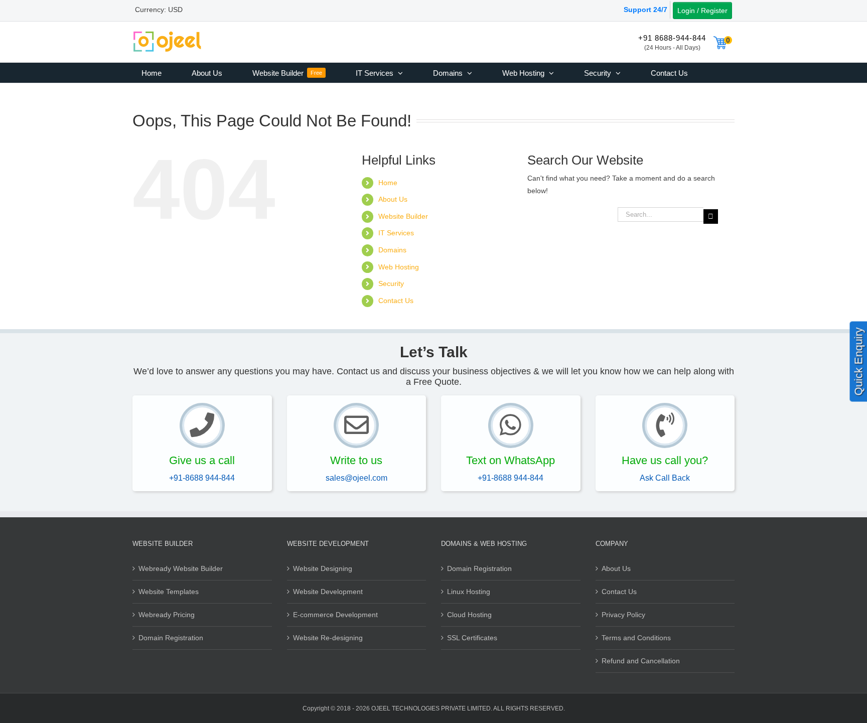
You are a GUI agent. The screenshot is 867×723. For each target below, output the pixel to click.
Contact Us (395, 301)
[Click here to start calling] (202, 425)
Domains (392, 250)
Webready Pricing (166, 615)
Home (387, 183)
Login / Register (702, 11)
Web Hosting (398, 267)
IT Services (396, 233)
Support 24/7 (645, 10)
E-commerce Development (335, 615)
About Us (392, 199)
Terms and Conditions (636, 638)
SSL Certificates (472, 638)
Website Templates (168, 592)
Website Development (328, 592)
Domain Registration (170, 638)
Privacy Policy (623, 615)
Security (391, 283)
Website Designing (322, 568)
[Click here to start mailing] (356, 425)
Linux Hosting (468, 592)
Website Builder (403, 216)
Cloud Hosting (469, 615)
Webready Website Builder (180, 568)
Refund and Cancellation (641, 661)
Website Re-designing (328, 638)
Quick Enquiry (858, 361)
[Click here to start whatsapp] (511, 425)
